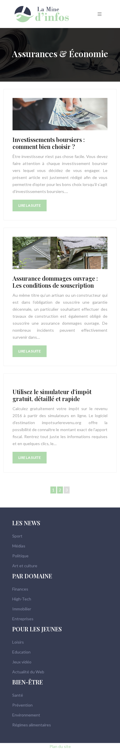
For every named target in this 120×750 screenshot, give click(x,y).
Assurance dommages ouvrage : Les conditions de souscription (55, 281)
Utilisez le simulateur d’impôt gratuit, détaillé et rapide (52, 395)
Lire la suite (29, 205)
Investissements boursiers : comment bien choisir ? (49, 143)
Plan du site (60, 746)
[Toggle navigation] (99, 14)
